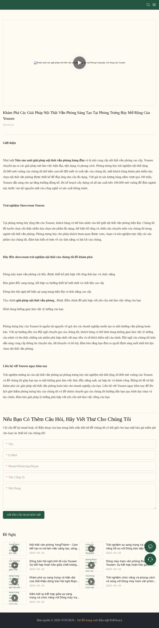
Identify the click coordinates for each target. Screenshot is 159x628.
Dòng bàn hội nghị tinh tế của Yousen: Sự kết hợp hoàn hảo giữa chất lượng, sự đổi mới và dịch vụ (53, 562)
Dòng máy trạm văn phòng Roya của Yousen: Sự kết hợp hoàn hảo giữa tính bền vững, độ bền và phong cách (130, 562)
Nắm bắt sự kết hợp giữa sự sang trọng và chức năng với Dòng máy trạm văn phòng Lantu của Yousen (54, 595)
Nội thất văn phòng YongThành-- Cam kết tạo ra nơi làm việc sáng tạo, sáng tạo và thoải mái (53, 546)
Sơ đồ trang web (87, 620)
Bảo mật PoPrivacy (110, 620)
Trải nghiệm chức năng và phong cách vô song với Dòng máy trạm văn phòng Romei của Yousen (130, 579)
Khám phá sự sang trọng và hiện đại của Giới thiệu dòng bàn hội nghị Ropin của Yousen (53, 579)
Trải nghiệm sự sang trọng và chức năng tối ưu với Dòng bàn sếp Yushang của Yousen (130, 546)
